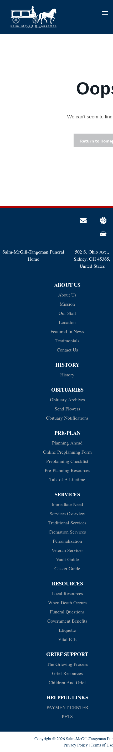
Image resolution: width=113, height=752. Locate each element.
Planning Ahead (67, 443)
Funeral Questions (67, 611)
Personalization (67, 541)
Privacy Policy (76, 745)
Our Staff (67, 313)
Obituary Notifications (67, 418)
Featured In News (67, 331)
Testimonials (67, 340)
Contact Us (67, 350)
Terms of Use (102, 745)
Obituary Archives (67, 399)
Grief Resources (67, 673)
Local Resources (67, 593)
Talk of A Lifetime (67, 479)
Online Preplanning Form (67, 452)
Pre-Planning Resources (67, 470)
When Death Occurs (67, 602)
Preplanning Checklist (67, 461)
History (67, 374)
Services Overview (67, 513)
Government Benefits (67, 621)
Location (67, 322)
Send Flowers (67, 408)
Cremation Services (67, 532)
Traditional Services (67, 522)
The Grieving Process (67, 664)
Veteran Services (67, 550)
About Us (67, 295)
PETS (67, 716)
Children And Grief (67, 682)
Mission (67, 304)
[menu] (105, 13)
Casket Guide (67, 568)
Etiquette (67, 630)
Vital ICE (67, 639)
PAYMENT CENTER (67, 707)
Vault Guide (67, 559)
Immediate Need (67, 504)
